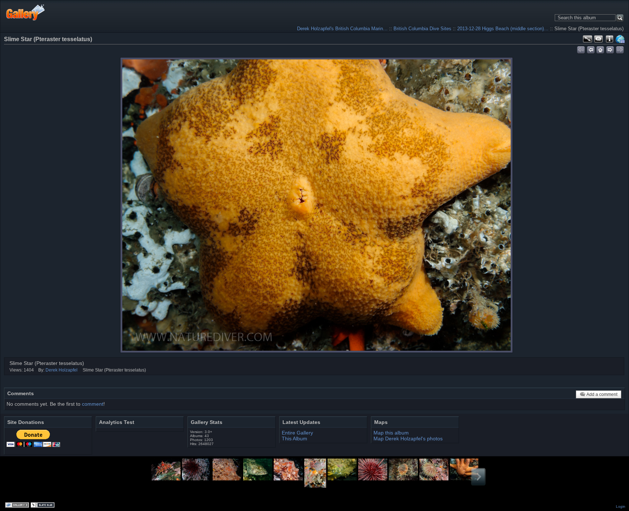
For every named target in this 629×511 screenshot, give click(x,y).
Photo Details (609, 39)
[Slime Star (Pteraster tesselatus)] (316, 205)
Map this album (620, 39)
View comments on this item (598, 39)
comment (92, 404)
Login (620, 506)
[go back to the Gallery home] (25, 12)
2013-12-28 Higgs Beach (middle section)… (503, 28)
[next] (610, 49)
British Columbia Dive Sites (422, 28)
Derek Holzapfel (62, 370)
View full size (587, 39)
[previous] (590, 49)
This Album (294, 438)
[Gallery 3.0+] (18, 505)
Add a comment (601, 394)
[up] (600, 49)
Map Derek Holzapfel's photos (408, 438)
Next (478, 477)
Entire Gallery (297, 433)
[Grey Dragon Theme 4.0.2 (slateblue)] (43, 505)
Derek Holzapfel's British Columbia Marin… (342, 28)
